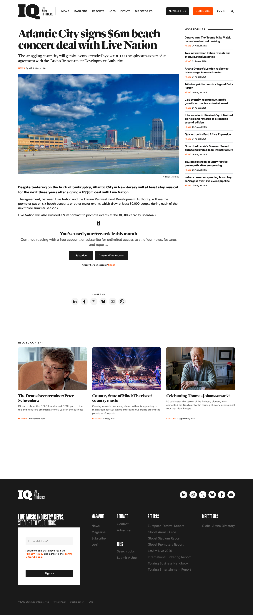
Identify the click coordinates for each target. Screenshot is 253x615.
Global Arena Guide (162, 532)
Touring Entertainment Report (169, 569)
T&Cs (90, 602)
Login (221, 10)
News (65, 11)
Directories (143, 11)
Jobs (112, 11)
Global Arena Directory (218, 526)
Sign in (111, 265)
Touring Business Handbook (168, 563)
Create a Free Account (111, 255)
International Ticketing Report (169, 557)
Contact (123, 524)
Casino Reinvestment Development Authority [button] (117, 199)
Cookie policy (77, 602)
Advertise (124, 530)
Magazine (80, 11)
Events (125, 11)
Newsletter (177, 11)
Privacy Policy (59, 602)
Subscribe (203, 11)
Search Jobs (126, 551)
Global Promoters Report (166, 544)
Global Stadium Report (164, 538)
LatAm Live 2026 (160, 551)
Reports (98, 11)
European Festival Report (166, 526)
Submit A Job (127, 558)
